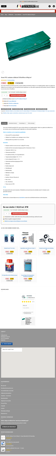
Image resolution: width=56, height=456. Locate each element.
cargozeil (10, 113)
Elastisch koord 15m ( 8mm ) (9, 248)
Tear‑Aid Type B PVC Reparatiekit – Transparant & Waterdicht (28, 276)
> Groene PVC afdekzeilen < (6, 109)
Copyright (3, 405)
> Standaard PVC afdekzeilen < (41, 109)
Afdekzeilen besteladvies (6, 393)
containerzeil (20, 113)
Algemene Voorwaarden (6, 400)
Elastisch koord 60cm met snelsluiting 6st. (46, 249)
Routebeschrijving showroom (7, 388)
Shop (6, 14)
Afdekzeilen (10, 14)
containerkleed (15, 113)
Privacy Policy (4, 403)
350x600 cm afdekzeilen (13, 103)
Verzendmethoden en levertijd (7, 390)
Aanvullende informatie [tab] (13, 123)
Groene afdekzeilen (12, 101)
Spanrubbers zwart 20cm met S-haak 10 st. (27, 249)
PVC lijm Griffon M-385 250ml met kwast (9, 275)
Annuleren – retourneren (6, 395)
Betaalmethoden (4, 398)
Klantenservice (4, 413)
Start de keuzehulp (12, 105)
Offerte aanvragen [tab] (31, 123)
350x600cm (5, 113)
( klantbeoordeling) (10, 80)
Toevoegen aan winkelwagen (18, 95)
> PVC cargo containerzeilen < (30, 109)
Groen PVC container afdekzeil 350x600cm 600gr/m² (28, 321)
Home (2, 14)
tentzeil (30, 113)
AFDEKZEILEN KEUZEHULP (9, 427)
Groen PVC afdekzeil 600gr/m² (29, 14)
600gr (8, 113)
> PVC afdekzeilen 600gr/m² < (18, 109)
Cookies (2, 408)
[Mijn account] (50, 6)
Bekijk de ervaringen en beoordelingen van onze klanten (16, 221)
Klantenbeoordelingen (5, 411)
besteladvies (22, 197)
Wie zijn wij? (3, 385)
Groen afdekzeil (18, 14)
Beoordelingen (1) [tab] (22, 123)
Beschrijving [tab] (4, 123)
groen (24, 113)
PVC (28, 113)
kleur (26, 113)
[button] (3, 6)
